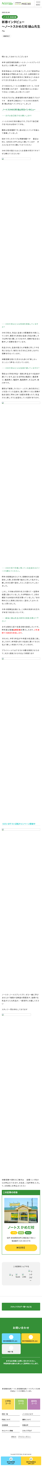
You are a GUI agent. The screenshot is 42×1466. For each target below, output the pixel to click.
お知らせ (13, 1437)
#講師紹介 (6, 36)
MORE (21, 1247)
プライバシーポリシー (24, 1437)
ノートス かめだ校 (9, 17)
